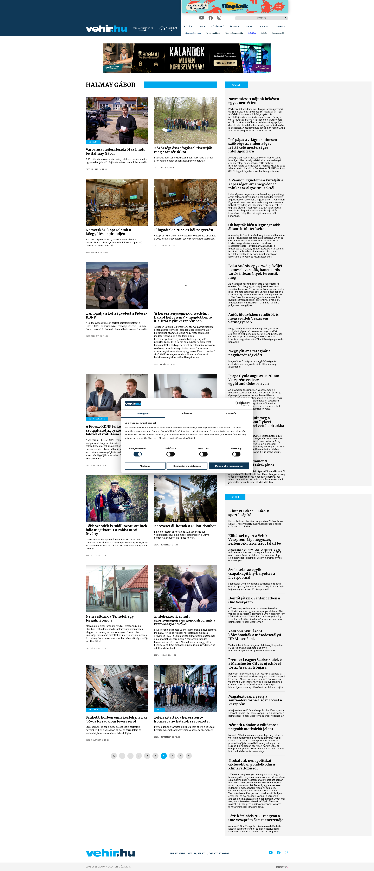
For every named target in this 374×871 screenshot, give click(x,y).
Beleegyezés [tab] (143, 413)
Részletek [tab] (187, 413)
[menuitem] (189, 26)
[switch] (170, 454)
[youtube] (201, 18)
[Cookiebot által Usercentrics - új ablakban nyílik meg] (237, 403)
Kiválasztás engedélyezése (187, 466)
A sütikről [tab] (231, 413)
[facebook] (210, 18)
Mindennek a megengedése (229, 466)
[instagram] (219, 18)
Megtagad (145, 466)
